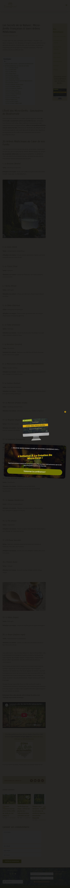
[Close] (65, 412)
